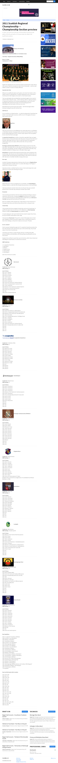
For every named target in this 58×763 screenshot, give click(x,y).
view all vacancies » (52, 711)
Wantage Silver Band (35, 715)
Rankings (28, 1)
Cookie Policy (18, 760)
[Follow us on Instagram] (5, 5)
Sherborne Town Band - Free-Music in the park (14, 724)
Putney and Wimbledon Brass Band (39, 737)
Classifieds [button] (15, 1)
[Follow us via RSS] (6, 5)
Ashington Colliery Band (36, 726)
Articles (8, 20)
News (4, 1)
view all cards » (52, 746)
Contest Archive (22, 1)
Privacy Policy (18, 759)
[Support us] (9, 5)
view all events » (24, 711)
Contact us (18, 758)
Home (4, 20)
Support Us (32, 759)
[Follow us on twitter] (3, 5)
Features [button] (8, 1)
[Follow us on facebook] (2, 5)
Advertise (31, 758)
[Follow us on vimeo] (7, 5)
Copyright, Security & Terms (21, 761)
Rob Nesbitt (33, 750)
